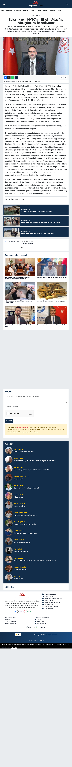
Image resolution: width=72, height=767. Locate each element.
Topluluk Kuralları (10, 621)
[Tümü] (66, 444)
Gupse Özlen (18, 495)
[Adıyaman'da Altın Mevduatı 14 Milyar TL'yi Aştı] (52, 291)
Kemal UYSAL (18, 458)
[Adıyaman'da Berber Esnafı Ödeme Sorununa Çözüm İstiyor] (20, 291)
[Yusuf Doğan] (9, 532)
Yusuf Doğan (19, 531)
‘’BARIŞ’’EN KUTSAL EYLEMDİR (25, 524)
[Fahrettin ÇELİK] (9, 568)
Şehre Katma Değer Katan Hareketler (27, 488)
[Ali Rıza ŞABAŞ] (9, 523)
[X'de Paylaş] (8, 77)
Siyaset (52, 10)
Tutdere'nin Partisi (20, 569)
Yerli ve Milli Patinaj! (21, 551)
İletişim (7, 619)
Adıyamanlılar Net (10, 81)
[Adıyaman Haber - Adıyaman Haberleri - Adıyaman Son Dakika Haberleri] (36, 4)
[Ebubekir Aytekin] (9, 514)
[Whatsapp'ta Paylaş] (12, 77)
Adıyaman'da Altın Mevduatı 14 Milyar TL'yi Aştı (51, 301)
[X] (18, 611)
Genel (45, 10)
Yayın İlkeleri (41, 621)
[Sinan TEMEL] (9, 487)
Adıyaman (17, 10)
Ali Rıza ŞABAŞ (19, 522)
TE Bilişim (41, 641)
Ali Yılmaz (18, 549)
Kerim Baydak (19, 540)
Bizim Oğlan (18, 579)
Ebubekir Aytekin (20, 513)
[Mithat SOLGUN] (9, 505)
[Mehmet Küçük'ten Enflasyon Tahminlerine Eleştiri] (52, 267)
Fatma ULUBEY (19, 467)
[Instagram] (22, 611)
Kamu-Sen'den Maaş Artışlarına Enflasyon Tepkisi (51, 325)
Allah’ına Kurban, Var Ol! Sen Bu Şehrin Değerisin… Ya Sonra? (35, 461)
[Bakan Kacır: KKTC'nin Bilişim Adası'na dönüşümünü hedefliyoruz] (36, 56)
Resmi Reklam (6, 10)
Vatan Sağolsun (19, 506)
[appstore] (30, 627)
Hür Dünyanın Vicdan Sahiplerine (25, 515)
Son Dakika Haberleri (51, 606)
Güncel (25, 10)
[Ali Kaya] (9, 577)
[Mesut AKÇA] (9, 450)
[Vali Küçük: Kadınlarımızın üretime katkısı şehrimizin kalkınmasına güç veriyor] (20, 267)
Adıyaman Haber (10, 617)
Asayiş (32, 10)
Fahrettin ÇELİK (20, 567)
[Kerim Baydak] (9, 541)
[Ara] (68, 4)
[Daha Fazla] (16, 77)
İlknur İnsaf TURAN (21, 476)
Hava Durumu (49, 596)
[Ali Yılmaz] (9, 550)
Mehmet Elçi (18, 558)
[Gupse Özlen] (9, 496)
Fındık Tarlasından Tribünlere (24, 452)
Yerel (39, 10)
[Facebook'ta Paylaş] (5, 77)
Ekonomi (36, 16)
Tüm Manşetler (49, 604)
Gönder (9, 421)
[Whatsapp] (29, 611)
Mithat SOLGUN (19, 504)
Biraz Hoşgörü (19, 479)
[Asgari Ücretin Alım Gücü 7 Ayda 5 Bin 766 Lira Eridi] (20, 315)
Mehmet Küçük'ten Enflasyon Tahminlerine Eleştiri (52, 277)
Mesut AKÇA (18, 449)
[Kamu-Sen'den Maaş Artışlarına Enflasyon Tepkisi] (52, 315)
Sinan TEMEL (18, 485)
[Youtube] (25, 611)
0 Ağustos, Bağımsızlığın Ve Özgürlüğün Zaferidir (31, 470)
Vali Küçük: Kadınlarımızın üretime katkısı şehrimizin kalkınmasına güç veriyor (17, 277)
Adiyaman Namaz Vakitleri (53, 598)
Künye (39, 619)
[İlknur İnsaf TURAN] (9, 477)
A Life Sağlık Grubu (43, 617)
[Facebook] (15, 611)
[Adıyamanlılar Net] (12, 242)
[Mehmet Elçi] (9, 559)
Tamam (14, 647)
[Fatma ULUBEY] (9, 468)
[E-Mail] (22, 247)
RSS (18, 635)
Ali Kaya (17, 576)
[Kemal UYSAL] (9, 459)
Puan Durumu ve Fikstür (52, 602)
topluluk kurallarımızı (23, 427)
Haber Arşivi (49, 609)
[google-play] (40, 627)
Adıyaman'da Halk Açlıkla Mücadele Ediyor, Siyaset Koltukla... (35, 560)
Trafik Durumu (49, 600)
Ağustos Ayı (18, 497)
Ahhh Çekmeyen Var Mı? (22, 542)
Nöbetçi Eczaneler (50, 594)
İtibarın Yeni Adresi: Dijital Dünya (25, 533)
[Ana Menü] (4, 4)
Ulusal (59, 10)
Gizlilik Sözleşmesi (11, 623)
